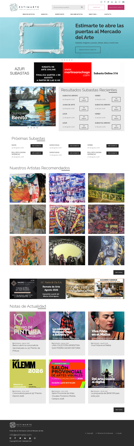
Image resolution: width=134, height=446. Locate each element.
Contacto (107, 14)
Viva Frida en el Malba (101, 345)
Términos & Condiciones (105, 433)
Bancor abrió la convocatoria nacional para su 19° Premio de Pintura (26, 348)
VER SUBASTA (84, 99)
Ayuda (119, 433)
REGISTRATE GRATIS (116, 7)
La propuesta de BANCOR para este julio (105, 394)
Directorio (93, 14)
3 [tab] (34, 127)
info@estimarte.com (21, 434)
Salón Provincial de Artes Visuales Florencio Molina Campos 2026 (63, 396)
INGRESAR (96, 7)
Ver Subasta (36, 145)
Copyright (89, 433)
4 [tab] (37, 127)
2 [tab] (31, 127)
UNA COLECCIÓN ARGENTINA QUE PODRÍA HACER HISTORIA (66, 346)
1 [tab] (28, 127)
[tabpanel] (67, 37)
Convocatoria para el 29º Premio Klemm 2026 (27, 394)
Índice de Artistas (29, 14)
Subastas (44, 14)
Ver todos (118, 272)
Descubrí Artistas (76, 14)
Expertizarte (59, 14)
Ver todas (119, 409)
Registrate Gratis (87, 50)
